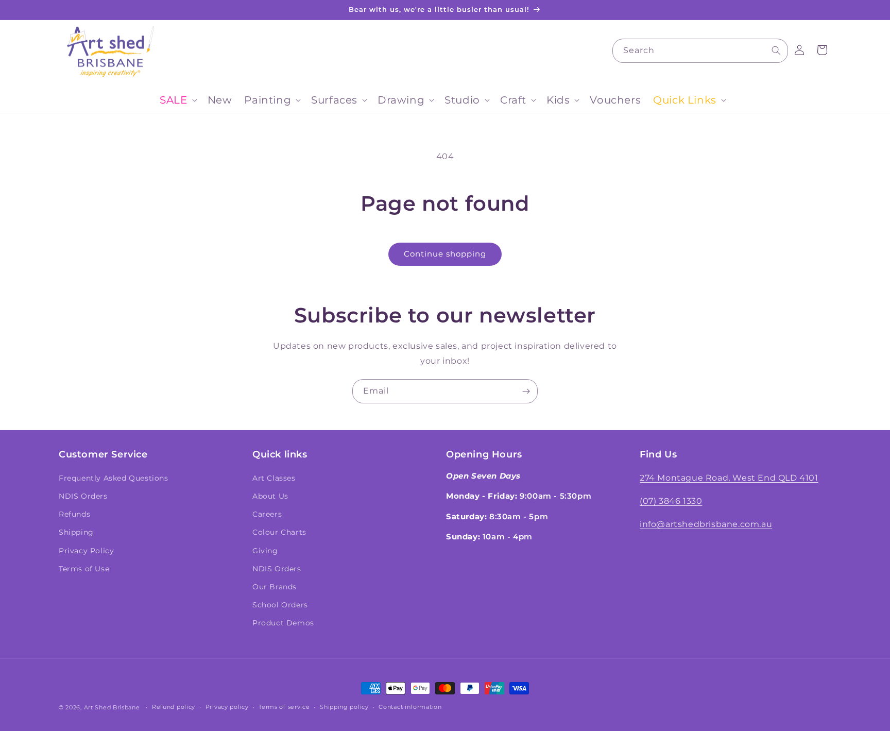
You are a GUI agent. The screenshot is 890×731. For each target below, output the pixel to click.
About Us (270, 496)
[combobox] (700, 50)
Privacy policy (227, 706)
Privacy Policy (86, 550)
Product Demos (283, 622)
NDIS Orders (83, 496)
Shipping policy (344, 706)
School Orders (280, 604)
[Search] (776, 50)
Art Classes (274, 478)
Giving (265, 550)
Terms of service (284, 706)
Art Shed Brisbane (112, 707)
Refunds (74, 514)
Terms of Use (84, 568)
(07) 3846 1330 (671, 501)
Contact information (410, 706)
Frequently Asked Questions (113, 478)
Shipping (76, 532)
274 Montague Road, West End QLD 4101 (729, 478)
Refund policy (173, 706)
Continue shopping (445, 254)
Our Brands (274, 586)
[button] (177, 100)
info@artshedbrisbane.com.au (706, 524)
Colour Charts (279, 532)
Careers (267, 514)
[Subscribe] (526, 391)
